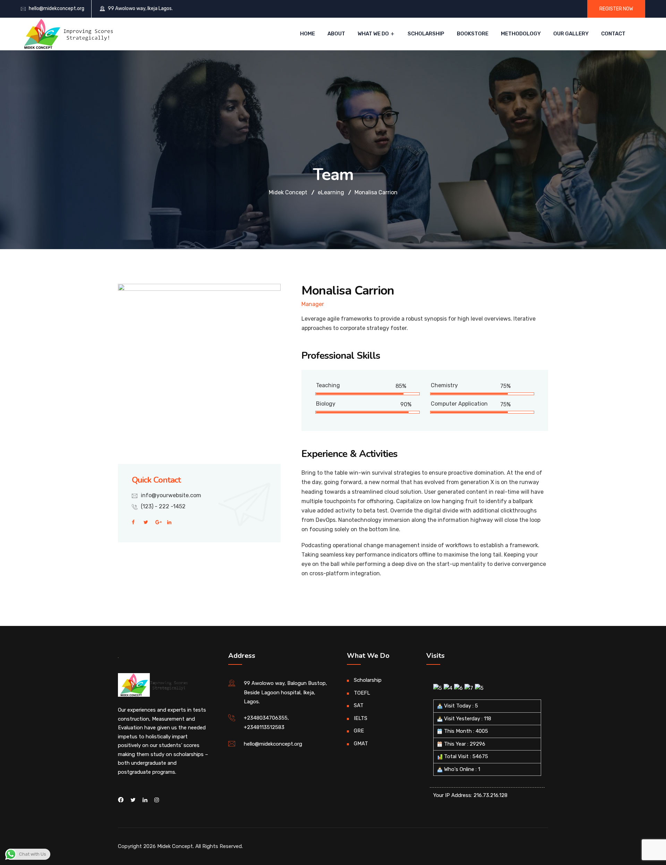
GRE (359, 731)
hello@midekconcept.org (56, 8)
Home (307, 34)
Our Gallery (571, 34)
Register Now (616, 9)
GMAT (361, 743)
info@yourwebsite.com (171, 495)
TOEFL (362, 693)
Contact (613, 34)
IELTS (360, 718)
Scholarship (426, 34)
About (336, 34)
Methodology (521, 34)
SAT (359, 705)
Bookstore (472, 34)
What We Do (373, 34)
